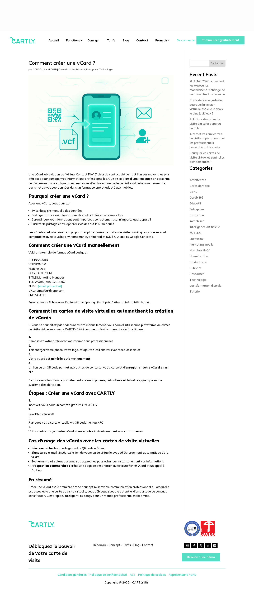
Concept (93, 40)
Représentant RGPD (182, 574)
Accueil (54, 40)
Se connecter (186, 40)
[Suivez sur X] (201, 545)
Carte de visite (66, 69)
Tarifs (111, 40)
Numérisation (199, 256)
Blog (126, 40)
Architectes (198, 180)
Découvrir (99, 545)
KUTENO (195, 233)
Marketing (197, 238)
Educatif (80, 69)
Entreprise (92, 69)
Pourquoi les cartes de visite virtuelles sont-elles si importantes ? (207, 157)
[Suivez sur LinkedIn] (208, 545)
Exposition (197, 215)
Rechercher (217, 63)
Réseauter (197, 274)
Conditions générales (72, 574)
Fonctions (73, 40)
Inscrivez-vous (38, 405)
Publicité (196, 268)
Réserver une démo (201, 557)
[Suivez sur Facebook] (194, 545)
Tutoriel (195, 291)
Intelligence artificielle (205, 227)
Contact (142, 40)
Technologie (106, 69)
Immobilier (197, 221)
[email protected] (50, 286)
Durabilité (196, 197)
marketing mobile (202, 244)
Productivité (198, 262)
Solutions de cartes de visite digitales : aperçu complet (205, 123)
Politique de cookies (152, 574)
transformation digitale (206, 285)
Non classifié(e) (200, 250)
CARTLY (37, 69)
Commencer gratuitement (220, 40)
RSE (132, 574)
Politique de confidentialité (108, 574)
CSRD (193, 191)
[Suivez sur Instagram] (187, 545)
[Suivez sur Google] (215, 545)
